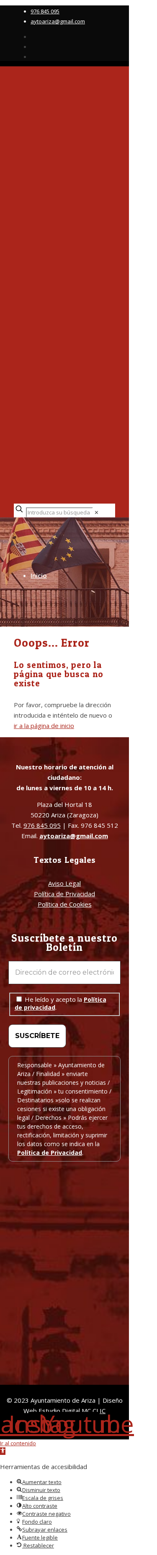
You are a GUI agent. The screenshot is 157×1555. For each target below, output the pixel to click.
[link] (96, 512)
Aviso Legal (64, 883)
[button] (2, 1451)
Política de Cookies (65, 904)
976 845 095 (45, 11)
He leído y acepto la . (60, 1003)
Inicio (39, 575)
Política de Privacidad (64, 894)
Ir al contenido (18, 1443)
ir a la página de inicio (44, 725)
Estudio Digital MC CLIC (72, 1410)
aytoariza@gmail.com (58, 21)
